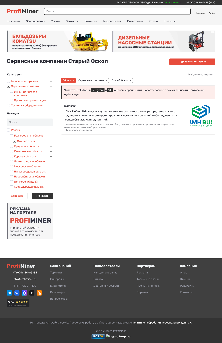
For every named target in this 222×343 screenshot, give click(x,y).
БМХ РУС (70, 106)
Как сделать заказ (105, 272)
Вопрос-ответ (59, 298)
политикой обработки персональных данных (161, 322)
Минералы (57, 279)
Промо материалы (148, 285)
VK (110, 90)
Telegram (98, 90)
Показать (42, 195)
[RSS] (39, 294)
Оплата (98, 279)
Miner (23, 11)
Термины (56, 272)
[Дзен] (32, 294)
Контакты (186, 292)
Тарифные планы (148, 279)
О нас (183, 272)
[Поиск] (187, 11)
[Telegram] (9, 294)
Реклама (142, 272)
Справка (142, 292)
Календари (57, 292)
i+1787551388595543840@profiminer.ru (140, 2)
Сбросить (17, 195)
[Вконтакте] (17, 294)
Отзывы (185, 279)
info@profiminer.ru (24, 279)
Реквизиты (187, 285)
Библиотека (58, 285)
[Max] (24, 294)
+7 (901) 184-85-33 (197, 2)
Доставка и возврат (106, 285)
